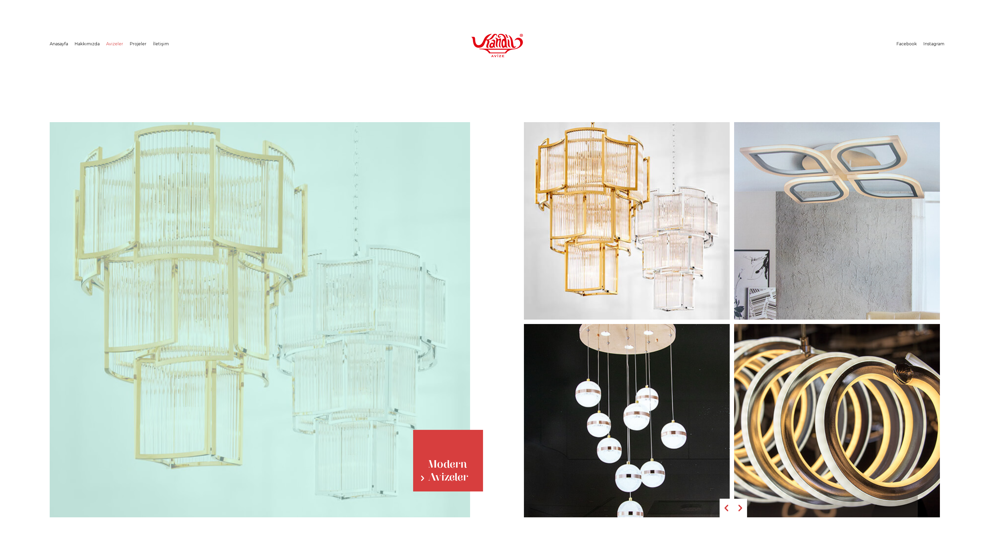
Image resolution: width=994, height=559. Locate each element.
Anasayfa (59, 43)
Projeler (138, 43)
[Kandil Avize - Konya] (497, 45)
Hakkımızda (87, 43)
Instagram (933, 43)
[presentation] (726, 508)
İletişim (161, 43)
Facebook (906, 43)
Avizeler (114, 43)
